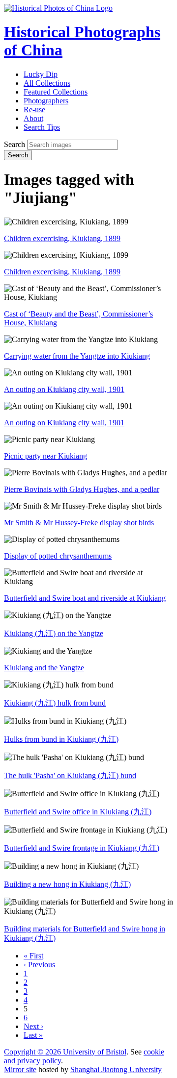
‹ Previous (39, 964)
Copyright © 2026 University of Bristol (65, 1052)
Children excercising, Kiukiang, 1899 (62, 238)
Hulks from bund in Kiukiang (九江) (61, 739)
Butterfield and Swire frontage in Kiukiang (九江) (81, 848)
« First (33, 956)
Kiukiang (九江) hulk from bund (55, 703)
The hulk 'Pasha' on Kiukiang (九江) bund (70, 775)
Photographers (46, 101)
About (33, 118)
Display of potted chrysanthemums (58, 556)
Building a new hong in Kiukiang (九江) (67, 884)
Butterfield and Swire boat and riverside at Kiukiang (85, 598)
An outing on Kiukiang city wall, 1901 (64, 389)
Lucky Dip (41, 74)
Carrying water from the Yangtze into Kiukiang (77, 356)
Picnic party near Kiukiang (45, 456)
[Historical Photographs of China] (58, 8)
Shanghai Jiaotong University (116, 1069)
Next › (33, 1026)
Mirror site (20, 1069)
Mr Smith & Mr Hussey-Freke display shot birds (79, 522)
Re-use (34, 109)
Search (14, 144)
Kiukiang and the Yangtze (44, 667)
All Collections (47, 83)
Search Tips (42, 127)
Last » (33, 1035)
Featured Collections (56, 92)
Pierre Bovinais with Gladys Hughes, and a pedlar (81, 489)
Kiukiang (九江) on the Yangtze (53, 633)
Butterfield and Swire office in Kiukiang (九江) (77, 812)
